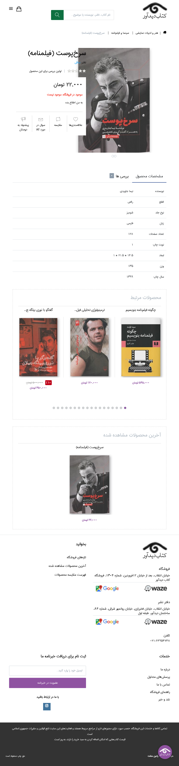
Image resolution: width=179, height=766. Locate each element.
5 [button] (108, 408)
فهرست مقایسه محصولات (70, 575)
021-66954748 (160, 640)
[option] (114, 100)
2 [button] (115, 156)
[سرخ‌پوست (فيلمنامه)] (114, 100)
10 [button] (87, 408)
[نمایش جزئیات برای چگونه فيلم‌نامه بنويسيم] (141, 347)
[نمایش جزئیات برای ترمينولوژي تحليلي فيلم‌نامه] (89, 347)
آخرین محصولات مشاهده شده (67, 566)
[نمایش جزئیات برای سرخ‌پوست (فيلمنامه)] (89, 484)
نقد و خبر (164, 699)
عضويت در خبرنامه (48, 682)
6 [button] (104, 408)
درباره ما (165, 669)
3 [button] (117, 408)
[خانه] (164, 33)
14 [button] (70, 408)
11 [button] (83, 408)
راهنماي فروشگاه (160, 692)
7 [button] (100, 408)
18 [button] (54, 408)
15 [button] (66, 408)
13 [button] (75, 408)
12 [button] (79, 408)
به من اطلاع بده (74, 102)
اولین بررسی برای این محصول (45, 71)
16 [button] (62, 408)
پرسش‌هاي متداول (158, 677)
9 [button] (91, 408)
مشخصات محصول (149, 176)
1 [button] (113, 156)
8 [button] (96, 408)
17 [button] (58, 408)
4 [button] (112, 408)
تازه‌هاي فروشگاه (76, 557)
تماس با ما (163, 684)
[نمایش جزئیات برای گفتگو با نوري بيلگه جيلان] (38, 347)
